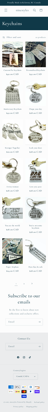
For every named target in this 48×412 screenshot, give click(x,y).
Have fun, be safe (36, 267)
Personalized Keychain (35, 70)
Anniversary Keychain (12, 109)
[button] (6, 10)
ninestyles (13, 402)
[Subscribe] (39, 321)
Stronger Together (12, 148)
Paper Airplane (12, 267)
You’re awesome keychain (35, 226)
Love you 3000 (35, 187)
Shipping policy (31, 406)
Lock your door (35, 148)
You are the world (12, 225)
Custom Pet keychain (12, 70)
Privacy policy (18, 406)
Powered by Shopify (24, 402)
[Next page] (32, 283)
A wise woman (12, 187)
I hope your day (35, 109)
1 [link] (16, 283)
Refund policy (39, 402)
